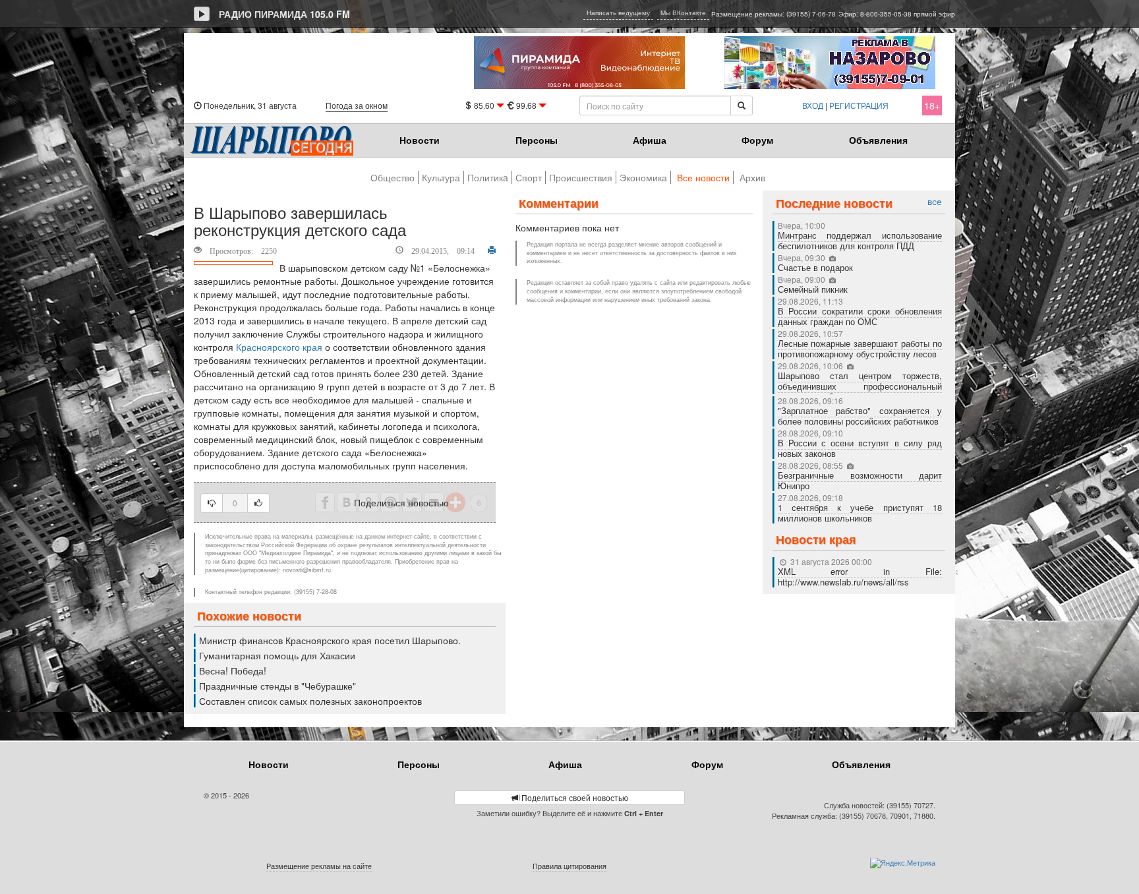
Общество (392, 177)
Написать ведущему (618, 12)
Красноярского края (279, 346)
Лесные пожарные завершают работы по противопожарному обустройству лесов (860, 348)
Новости (419, 139)
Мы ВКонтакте (683, 12)
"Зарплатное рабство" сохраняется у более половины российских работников (860, 415)
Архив (752, 177)
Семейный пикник (813, 289)
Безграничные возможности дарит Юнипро (860, 480)
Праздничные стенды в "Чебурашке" (277, 685)
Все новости (703, 177)
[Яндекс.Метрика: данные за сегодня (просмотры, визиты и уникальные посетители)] (902, 863)
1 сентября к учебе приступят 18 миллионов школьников (860, 512)
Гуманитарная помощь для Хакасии (277, 655)
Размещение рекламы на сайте (319, 865)
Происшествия (580, 177)
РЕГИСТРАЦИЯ (859, 105)
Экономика (643, 177)
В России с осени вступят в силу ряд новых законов (860, 448)
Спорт (528, 177)
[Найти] (741, 105)
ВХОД (812, 105)
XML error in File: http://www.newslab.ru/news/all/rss (860, 576)
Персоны (536, 139)
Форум (757, 139)
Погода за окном (357, 105)
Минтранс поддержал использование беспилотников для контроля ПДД (860, 240)
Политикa (487, 177)
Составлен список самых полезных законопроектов (310, 700)
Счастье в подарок (815, 267)
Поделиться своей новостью (573, 797)
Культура (441, 177)
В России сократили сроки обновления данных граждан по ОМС (860, 316)
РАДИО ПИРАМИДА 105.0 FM (284, 13)
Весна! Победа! (232, 670)
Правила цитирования (569, 865)
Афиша (649, 139)
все (934, 201)
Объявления (878, 139)
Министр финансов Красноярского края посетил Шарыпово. (330, 640)
